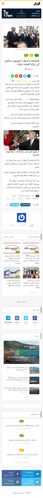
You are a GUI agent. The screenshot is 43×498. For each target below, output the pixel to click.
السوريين (14, 199)
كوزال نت (25, 99)
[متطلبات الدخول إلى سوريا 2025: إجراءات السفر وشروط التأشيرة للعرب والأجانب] (34, 380)
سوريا (26, 55)
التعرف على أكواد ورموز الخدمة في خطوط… (21, 440)
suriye (14, 196)
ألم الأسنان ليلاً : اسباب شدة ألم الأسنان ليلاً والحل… (21, 454)
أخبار (36, 55)
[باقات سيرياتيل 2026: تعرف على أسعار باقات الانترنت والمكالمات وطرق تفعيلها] (31, 248)
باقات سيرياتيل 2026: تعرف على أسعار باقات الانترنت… (21, 425)
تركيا (31, 55)
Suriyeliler (35, 199)
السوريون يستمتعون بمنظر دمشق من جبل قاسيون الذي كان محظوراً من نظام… (16, 389)
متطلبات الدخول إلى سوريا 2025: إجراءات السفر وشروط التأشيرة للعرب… (16, 378)
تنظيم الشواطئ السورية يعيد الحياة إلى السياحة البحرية (21, 359)
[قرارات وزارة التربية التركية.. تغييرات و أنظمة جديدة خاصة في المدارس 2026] (31, 272)
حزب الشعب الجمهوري (23, 81)
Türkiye (28, 199)
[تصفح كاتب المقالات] (21, 217)
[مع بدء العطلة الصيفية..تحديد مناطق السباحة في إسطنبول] (34, 370)
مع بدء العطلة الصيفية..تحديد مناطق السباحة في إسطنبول (17, 368)
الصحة (21, 450)
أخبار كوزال (20, 199)
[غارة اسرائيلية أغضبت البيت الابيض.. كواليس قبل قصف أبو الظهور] (12, 272)
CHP (33, 196)
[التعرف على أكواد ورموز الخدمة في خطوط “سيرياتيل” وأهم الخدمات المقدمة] (12, 248)
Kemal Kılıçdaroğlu (24, 196)
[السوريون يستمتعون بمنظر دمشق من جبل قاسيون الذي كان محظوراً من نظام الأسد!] (34, 390)
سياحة (21, 352)
